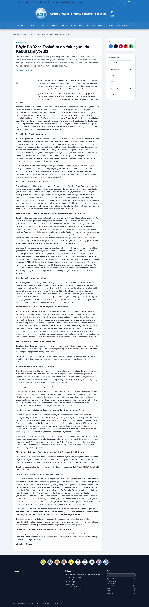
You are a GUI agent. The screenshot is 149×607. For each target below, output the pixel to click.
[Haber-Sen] (71, 562)
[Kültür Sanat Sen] (78, 562)
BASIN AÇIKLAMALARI (28, 34)
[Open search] (133, 25)
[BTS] (50, 562)
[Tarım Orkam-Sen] (92, 562)
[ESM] (64, 562)
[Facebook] (116, 2)
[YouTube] (124, 2)
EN (134, 2)
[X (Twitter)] (120, 2)
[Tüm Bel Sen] (99, 562)
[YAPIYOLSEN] (106, 562)
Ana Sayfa (16, 34)
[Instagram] (129, 2)
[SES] (85, 562)
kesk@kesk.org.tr (76, 589)
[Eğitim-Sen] (57, 562)
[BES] (43, 562)
